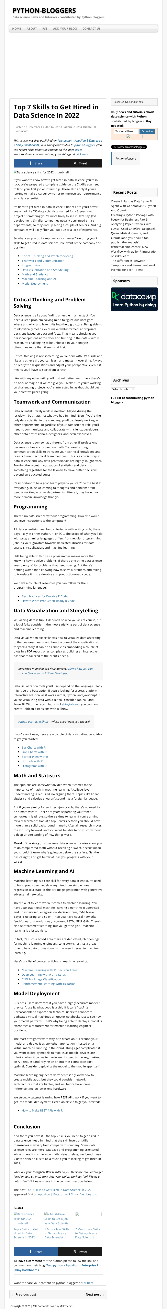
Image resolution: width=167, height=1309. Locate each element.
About (32, 28)
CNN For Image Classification (41, 979)
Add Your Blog (65, 28)
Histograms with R (34, 766)
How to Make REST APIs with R (42, 1110)
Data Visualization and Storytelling (45, 270)
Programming (31, 265)
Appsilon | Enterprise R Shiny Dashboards (67, 1194)
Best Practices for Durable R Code (45, 596)
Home (16, 28)
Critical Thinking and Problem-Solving (47, 256)
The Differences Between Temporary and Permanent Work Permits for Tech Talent (133, 265)
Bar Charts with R (34, 747)
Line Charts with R (34, 752)
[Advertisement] (83, 62)
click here (81, 154)
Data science (84, 127)
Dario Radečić (63, 127)
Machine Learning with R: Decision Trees (49, 970)
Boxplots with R (32, 761)
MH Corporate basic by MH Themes (53, 1306)
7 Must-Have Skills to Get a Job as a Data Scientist (56, 1233)
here (78, 150)
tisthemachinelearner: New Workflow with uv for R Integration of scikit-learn (134, 251)
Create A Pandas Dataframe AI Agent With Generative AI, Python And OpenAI (133, 205)
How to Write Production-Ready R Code (48, 601)
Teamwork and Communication (43, 261)
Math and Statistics (35, 274)
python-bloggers (84, 145)
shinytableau (71, 704)
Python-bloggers (126, 158)
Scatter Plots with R (35, 757)
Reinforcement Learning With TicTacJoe (48, 984)
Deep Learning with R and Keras (44, 974)
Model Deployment (35, 283)
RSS (44, 28)
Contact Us (91, 28)
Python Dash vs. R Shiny (33, 721)
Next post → (95, 1294)
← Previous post (24, 1294)
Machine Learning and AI (39, 279)
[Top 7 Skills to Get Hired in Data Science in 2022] (27, 1219)
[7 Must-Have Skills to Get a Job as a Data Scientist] (57, 1219)
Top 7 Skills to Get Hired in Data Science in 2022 (58, 1190)
